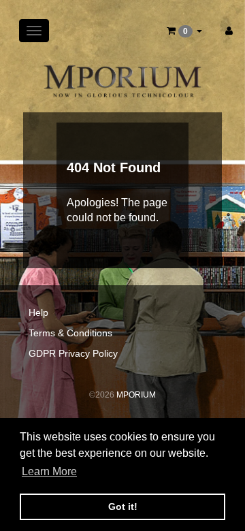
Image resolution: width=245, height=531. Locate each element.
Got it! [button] (122, 506)
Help (38, 312)
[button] (184, 31)
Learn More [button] (49, 471)
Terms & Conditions (70, 332)
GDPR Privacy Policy (73, 353)
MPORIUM (136, 395)
